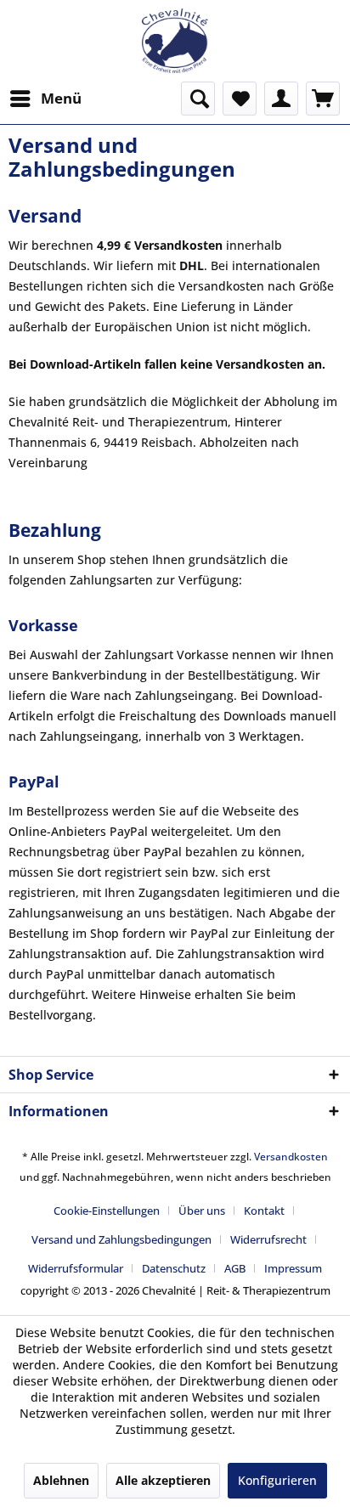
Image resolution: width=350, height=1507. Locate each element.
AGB (235, 1268)
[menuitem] (45, 99)
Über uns (201, 1210)
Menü (61, 98)
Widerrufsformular (75, 1268)
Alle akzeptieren (163, 1480)
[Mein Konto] (281, 99)
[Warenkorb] (323, 99)
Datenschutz (174, 1268)
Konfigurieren (277, 1480)
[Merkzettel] (240, 99)
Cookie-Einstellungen (107, 1210)
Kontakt (264, 1210)
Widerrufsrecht (268, 1239)
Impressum (293, 1268)
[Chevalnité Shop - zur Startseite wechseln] (174, 40)
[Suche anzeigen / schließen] (198, 99)
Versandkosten (291, 1156)
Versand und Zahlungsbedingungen (121, 1239)
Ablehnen (61, 1480)
